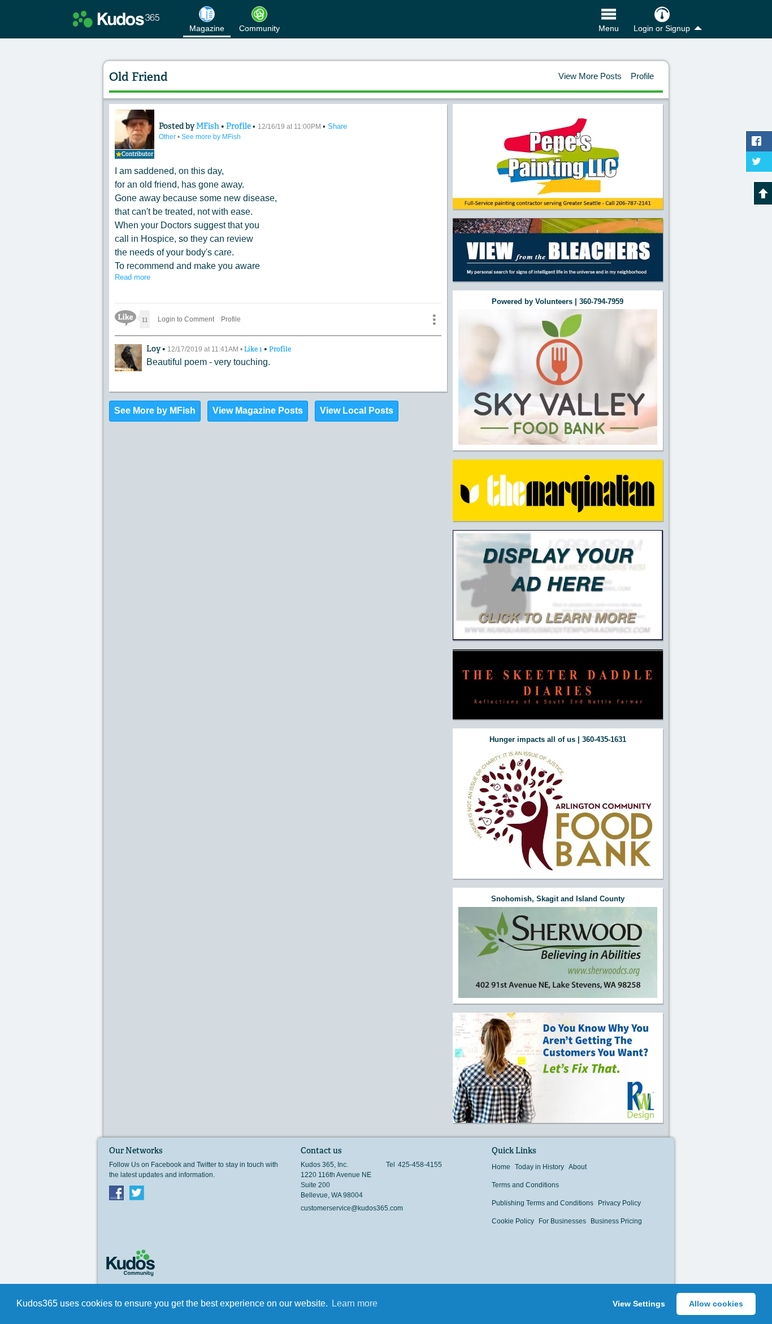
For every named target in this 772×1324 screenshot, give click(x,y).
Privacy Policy (619, 1203)
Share (337, 126)
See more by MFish (211, 137)
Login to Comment (186, 319)
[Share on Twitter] (759, 161)
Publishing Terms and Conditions (542, 1203)
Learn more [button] (355, 1303)
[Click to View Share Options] (434, 319)
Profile (642, 76)
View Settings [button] (639, 1303)
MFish (208, 126)
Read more (132, 277)
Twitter (136, 1192)
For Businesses (562, 1221)
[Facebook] (116, 1192)
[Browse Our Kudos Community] (116, 19)
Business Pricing (616, 1221)
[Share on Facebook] (759, 141)
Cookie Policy (513, 1221)
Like (254, 349)
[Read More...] (558, 249)
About (578, 1167)
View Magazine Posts (257, 410)
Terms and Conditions (525, 1185)
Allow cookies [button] (716, 1303)
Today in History (539, 1167)
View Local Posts (356, 410)
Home (501, 1167)
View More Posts (590, 76)
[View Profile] (134, 129)
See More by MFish (155, 410)
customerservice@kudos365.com (352, 1208)
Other (168, 137)
